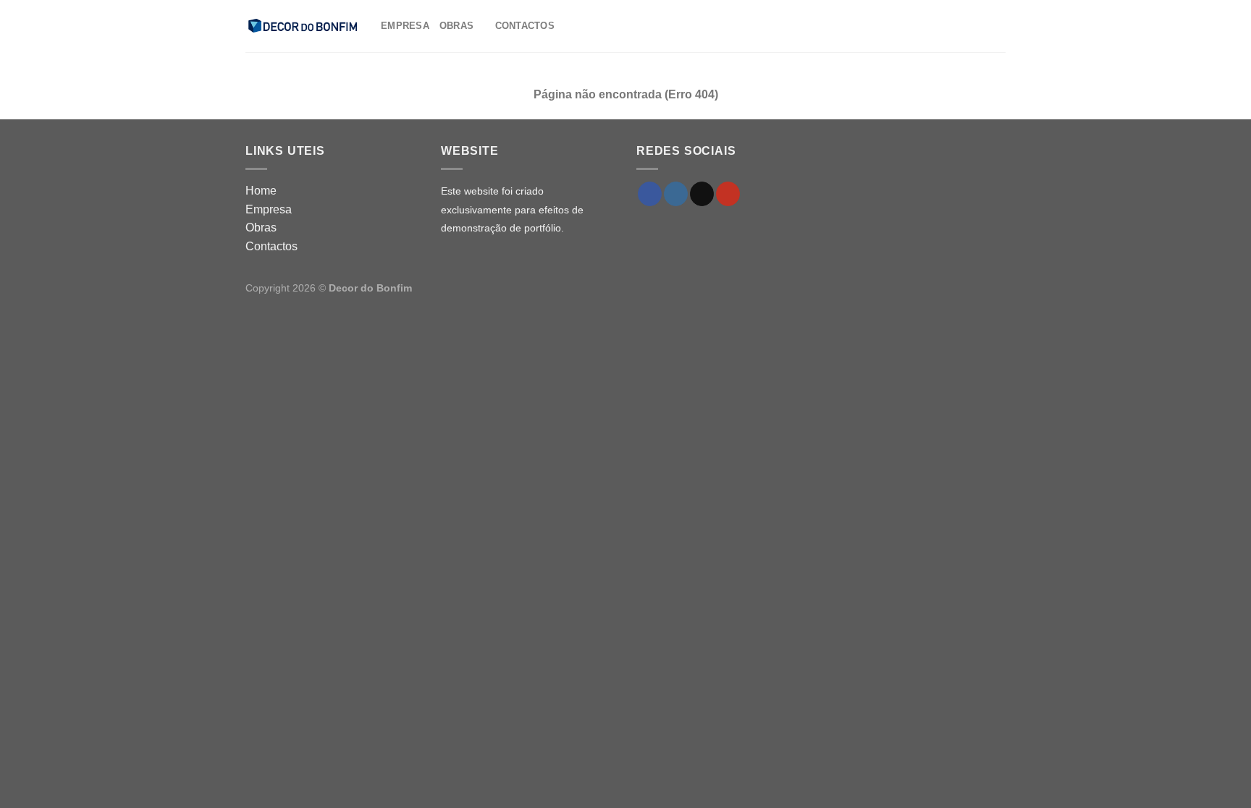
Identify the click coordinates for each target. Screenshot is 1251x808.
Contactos (525, 25)
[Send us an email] (702, 194)
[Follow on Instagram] (676, 194)
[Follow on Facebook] (650, 194)
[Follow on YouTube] (728, 194)
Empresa (405, 25)
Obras (456, 25)
